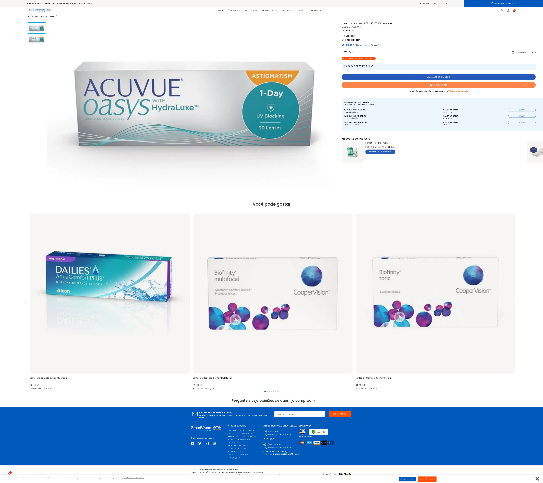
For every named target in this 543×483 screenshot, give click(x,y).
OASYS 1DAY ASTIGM (351, 27)
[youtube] (214, 443)
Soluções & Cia (287, 10)
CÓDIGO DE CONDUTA (238, 455)
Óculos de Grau (234, 10)
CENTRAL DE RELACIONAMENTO (242, 430)
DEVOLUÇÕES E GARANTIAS (240, 433)
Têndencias (316, 10)
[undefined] (192, 105)
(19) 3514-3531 (275, 444)
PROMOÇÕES (234, 458)
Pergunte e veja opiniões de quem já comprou (271, 400)
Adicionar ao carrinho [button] (438, 77)
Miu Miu (302, 10)
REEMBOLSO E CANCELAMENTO (242, 436)
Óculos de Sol (251, 10)
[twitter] (200, 443)
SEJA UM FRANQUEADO (238, 445)
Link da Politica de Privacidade (134, 478)
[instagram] (207, 443)
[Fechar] (537, 479)
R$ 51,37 (356, 40)
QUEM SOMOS (234, 442)
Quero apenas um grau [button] (525, 52)
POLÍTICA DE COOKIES (238, 448)
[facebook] (192, 443)
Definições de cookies (407, 479)
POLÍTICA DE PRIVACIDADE (240, 439)
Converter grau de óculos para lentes (360, 58)
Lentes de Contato (269, 10)
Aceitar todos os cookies (427, 479)
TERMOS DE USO (235, 452)
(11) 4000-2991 (271, 431)
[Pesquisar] (502, 10)
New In (220, 10)
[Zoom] (36, 28)
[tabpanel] (110, 302)
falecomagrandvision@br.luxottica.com (281, 454)
